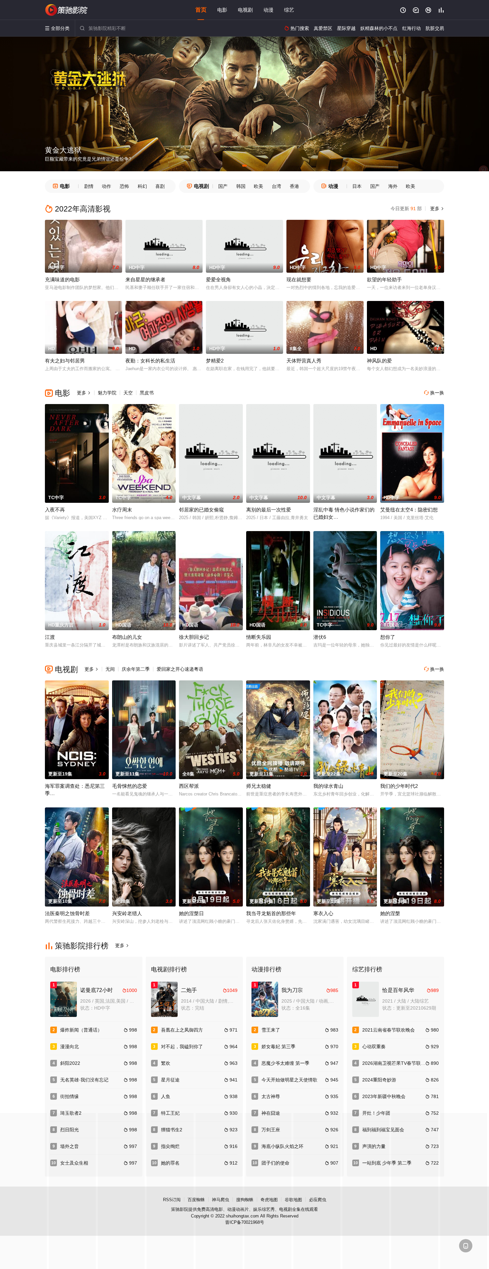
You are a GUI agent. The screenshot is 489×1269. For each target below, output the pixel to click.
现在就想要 (298, 279)
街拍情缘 (69, 1096)
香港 (294, 186)
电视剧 (245, 10)
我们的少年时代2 (399, 786)
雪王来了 (270, 1030)
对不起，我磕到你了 (182, 1046)
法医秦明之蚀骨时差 (67, 913)
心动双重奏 (374, 1046)
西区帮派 (189, 786)
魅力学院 (107, 392)
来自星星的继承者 (145, 279)
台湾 (276, 186)
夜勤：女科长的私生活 (150, 360)
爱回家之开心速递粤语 (180, 669)
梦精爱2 (215, 360)
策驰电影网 (66, 10)
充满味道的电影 (62, 279)
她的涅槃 (390, 913)
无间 (110, 669)
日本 (357, 186)
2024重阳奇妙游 (379, 1079)
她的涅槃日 (191, 913)
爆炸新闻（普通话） (81, 1030)
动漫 (268, 10)
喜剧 (160, 186)
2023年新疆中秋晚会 (384, 1096)
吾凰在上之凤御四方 (182, 1030)
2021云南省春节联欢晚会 (388, 1030)
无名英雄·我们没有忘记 (84, 1079)
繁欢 (165, 1063)
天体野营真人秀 (303, 360)
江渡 (50, 637)
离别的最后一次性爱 (268, 509)
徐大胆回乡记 (194, 637)
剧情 (88, 186)
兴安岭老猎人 (127, 913)
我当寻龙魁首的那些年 (271, 913)
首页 (201, 10)
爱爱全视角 (218, 279)
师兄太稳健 (258, 786)
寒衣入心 (323, 913)
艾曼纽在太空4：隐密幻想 (409, 509)
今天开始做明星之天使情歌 (289, 1079)
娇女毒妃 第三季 (278, 1046)
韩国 (240, 186)
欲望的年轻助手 (384, 279)
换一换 (434, 392)
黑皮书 (147, 392)
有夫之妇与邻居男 (65, 360)
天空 (128, 392)
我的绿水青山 (328, 786)
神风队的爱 (379, 360)
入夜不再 (55, 509)
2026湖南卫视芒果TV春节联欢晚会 (398, 1063)
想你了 (387, 637)
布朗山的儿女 (127, 637)
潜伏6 (319, 637)
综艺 (289, 10)
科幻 (142, 186)
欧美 (258, 186)
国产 (223, 186)
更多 (436, 208)
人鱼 (165, 1096)
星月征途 (170, 1079)
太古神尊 (270, 1096)
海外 (393, 186)
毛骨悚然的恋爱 (129, 786)
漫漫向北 (69, 1046)
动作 (106, 186)
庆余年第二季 (136, 669)
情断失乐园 (258, 637)
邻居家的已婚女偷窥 (201, 509)
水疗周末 (122, 509)
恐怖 (124, 186)
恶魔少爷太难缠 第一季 (285, 1063)
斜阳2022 (70, 1063)
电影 (222, 10)
